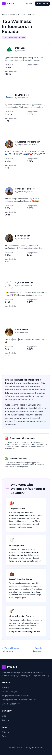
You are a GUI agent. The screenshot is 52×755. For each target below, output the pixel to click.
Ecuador (21, 14)
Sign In (5, 720)
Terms (5, 736)
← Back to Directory (37, 649)
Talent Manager (9, 691)
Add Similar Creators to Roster (26, 82)
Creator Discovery (11, 703)
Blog (4, 716)
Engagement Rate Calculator (15, 695)
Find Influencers (8, 14)
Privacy (5, 732)
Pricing (5, 687)
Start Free (41, 3)
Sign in (29, 3)
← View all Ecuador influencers (11, 649)
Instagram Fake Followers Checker (19, 699)
